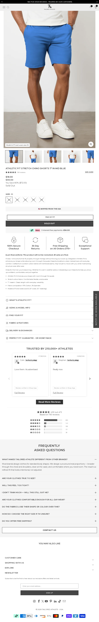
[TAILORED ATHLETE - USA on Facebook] (39, 601)
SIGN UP (49, 593)
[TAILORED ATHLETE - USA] (49, 7)
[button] (11, 172)
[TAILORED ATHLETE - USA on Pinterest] (51, 601)
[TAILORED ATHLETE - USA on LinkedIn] (55, 601)
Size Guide (89, 172)
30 (9, 200)
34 (25, 200)
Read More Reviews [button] (49, 402)
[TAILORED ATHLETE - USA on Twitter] (43, 601)
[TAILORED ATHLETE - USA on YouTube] (46, 601)
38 (41, 200)
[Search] (8, 7)
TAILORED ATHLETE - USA (52, 609)
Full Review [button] (19, 393)
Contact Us (49, 530)
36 (33, 200)
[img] (20, 356)
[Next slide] (90, 378)
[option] (49, 2)
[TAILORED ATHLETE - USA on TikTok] (60, 601)
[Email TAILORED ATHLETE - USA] (64, 601)
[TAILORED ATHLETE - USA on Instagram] (34, 601)
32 (17, 200)
